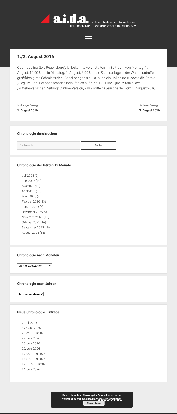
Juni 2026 (28, 180)
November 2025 (32, 217)
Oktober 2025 (31, 222)
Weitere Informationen (109, 398)
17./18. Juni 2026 (33, 359)
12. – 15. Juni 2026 (34, 364)
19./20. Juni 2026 (33, 353)
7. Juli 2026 (29, 322)
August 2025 (30, 232)
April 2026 (28, 191)
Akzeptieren (94, 403)
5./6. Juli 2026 (31, 328)
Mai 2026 (28, 186)
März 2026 (29, 196)
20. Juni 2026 (31, 343)
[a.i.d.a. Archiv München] (88, 27)
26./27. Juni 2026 (33, 333)
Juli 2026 (28, 175)
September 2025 (33, 227)
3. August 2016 (149, 110)
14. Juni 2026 (31, 369)
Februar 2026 (31, 201)
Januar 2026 (30, 206)
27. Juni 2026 (31, 338)
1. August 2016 (27, 110)
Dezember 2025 (32, 212)
